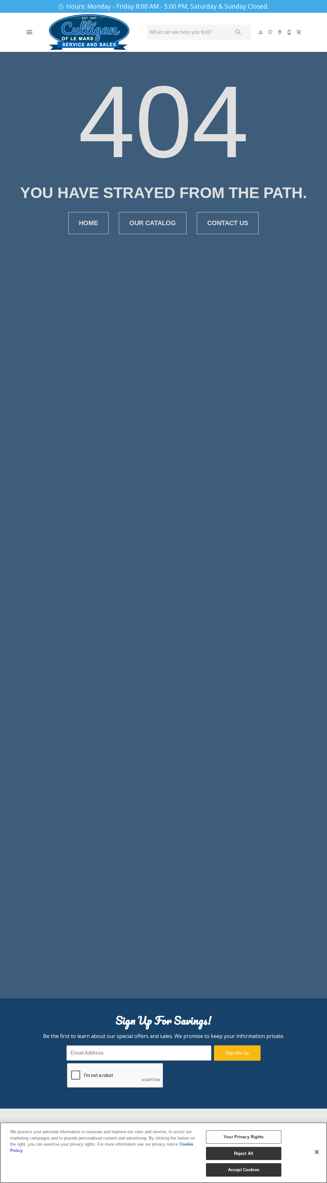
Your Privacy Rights (243, 1136)
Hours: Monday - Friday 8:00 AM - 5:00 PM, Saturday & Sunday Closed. (167, 6)
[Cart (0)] (299, 32)
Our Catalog (152, 222)
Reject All (243, 1153)
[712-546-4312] (289, 32)
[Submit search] (238, 32)
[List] (270, 32)
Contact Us (227, 222)
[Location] (280, 32)
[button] (29, 32)
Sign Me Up (237, 1053)
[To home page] (89, 32)
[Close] (317, 1152)
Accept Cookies (243, 1169)
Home (88, 222)
